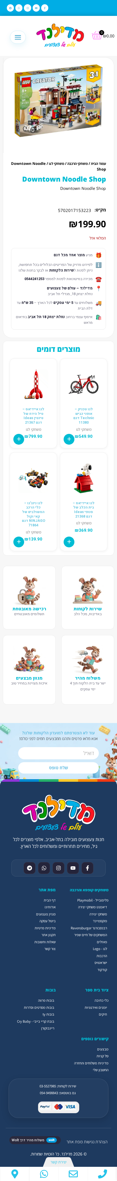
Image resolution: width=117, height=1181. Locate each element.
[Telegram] (10, 7)
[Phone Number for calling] (102, 1174)
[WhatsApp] (44, 1174)
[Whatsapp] (18, 7)
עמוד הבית (98, 163)
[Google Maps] (14, 1174)
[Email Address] (73, 1174)
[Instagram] (27, 7)
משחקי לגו (56, 163)
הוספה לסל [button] (69, 439)
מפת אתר (74, 1142)
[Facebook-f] (44, 7)
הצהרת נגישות (96, 1142)
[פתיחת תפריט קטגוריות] (18, 37)
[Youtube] (36, 7)
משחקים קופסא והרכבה (89, 889)
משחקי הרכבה (77, 163)
